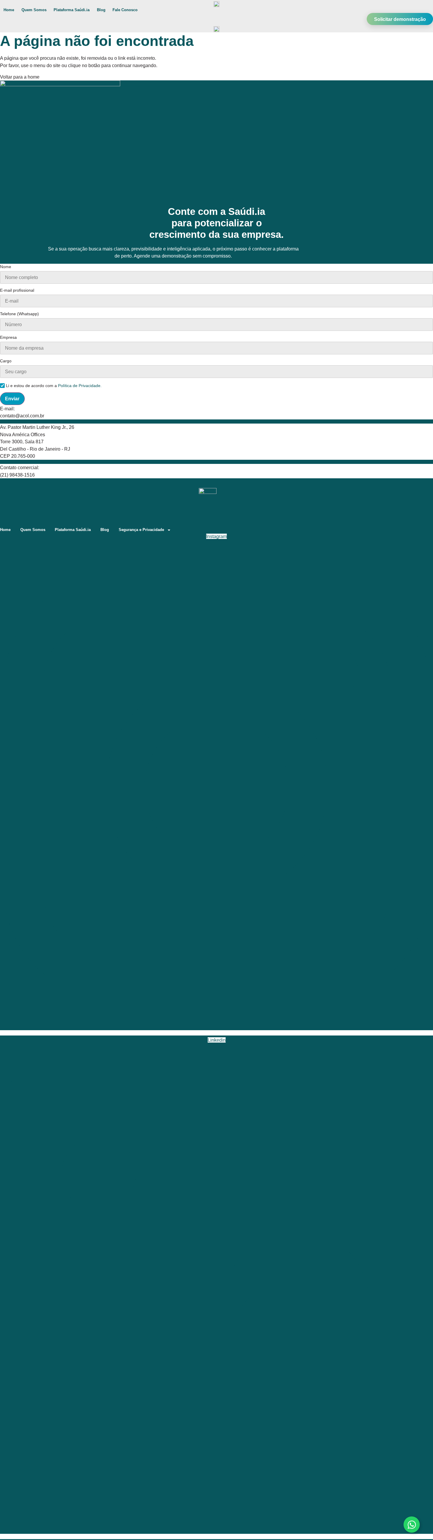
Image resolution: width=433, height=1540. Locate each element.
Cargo (5, 361)
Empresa (8, 337)
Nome (5, 267)
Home (9, 10)
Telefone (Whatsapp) (19, 314)
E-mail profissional (17, 290)
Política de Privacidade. (80, 385)
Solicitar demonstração (400, 19)
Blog (101, 10)
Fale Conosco (125, 10)
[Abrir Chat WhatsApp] (412, 1524)
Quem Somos (34, 10)
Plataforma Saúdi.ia (72, 10)
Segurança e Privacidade (141, 529)
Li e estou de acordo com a (54, 386)
